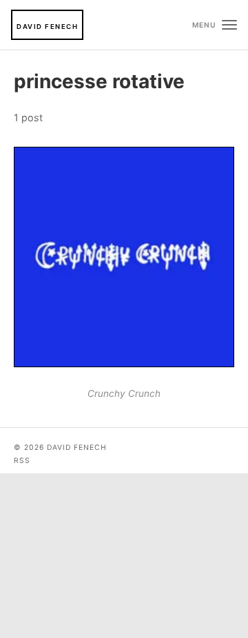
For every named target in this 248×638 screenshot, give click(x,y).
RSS (22, 460)
